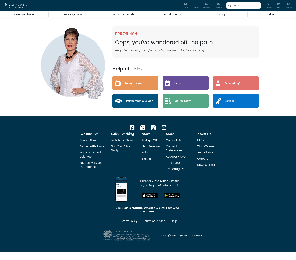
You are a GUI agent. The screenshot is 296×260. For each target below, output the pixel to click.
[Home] (16, 5)
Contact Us (173, 140)
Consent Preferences (174, 148)
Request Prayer (176, 156)
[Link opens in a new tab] (132, 128)
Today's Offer (151, 140)
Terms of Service (154, 221)
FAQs (200, 140)
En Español (173, 162)
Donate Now (87, 140)
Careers (202, 158)
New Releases (151, 146)
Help (174, 221)
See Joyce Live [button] (73, 14)
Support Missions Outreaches (90, 164)
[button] (268, 5)
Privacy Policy (128, 221)
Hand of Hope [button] (173, 14)
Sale (145, 152)
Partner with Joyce (91, 146)
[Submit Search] (229, 5)
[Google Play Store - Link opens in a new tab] (171, 195)
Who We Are (205, 146)
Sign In (146, 158)
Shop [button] (222, 14)
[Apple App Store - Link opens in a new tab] (149, 195)
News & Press (206, 165)
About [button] (272, 14)
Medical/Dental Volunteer (90, 154)
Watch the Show (122, 140)
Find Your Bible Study (120, 148)
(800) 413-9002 (148, 211)
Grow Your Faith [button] (123, 14)
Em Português (175, 169)
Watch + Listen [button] (24, 14)
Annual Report (207, 152)
